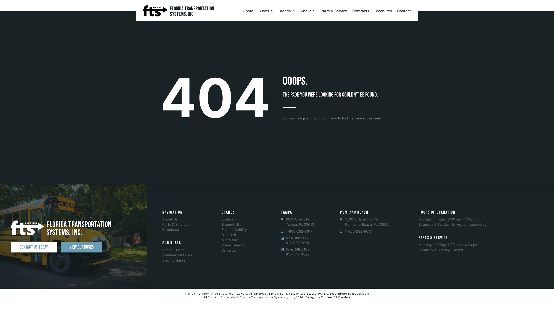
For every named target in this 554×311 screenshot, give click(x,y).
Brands (285, 11)
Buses (263, 11)
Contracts (360, 11)
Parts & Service (333, 11)
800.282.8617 (327, 293)
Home (248, 11)
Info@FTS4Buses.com (353, 293)
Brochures (383, 11)
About (305, 11)
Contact (404, 11)
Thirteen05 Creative (336, 297)
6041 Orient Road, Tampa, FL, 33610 (267, 293)
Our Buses (171, 243)
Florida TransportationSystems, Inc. (192, 11)
